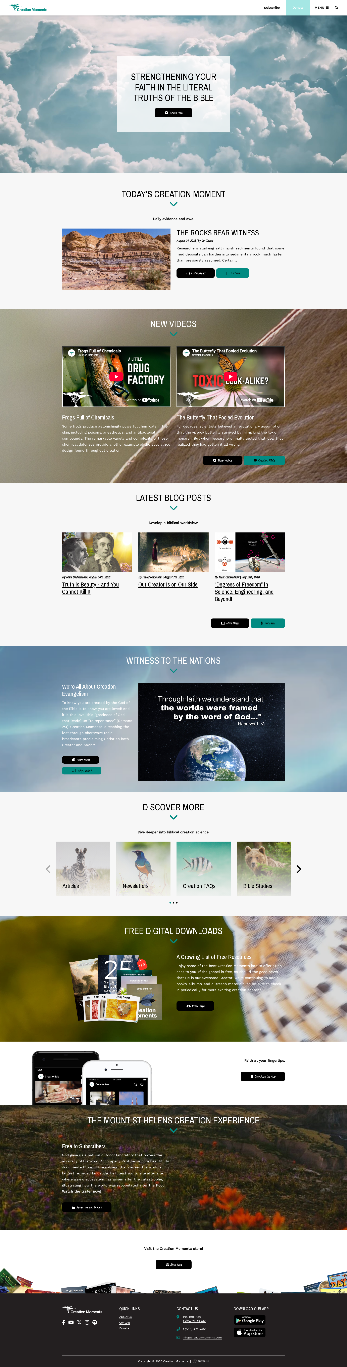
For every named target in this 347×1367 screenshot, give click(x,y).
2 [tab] (173, 902)
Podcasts (269, 623)
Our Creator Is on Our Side (168, 584)
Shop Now (175, 1264)
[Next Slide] (298, 869)
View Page (197, 1006)
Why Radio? (84, 770)
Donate (124, 1328)
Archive (235, 273)
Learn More (83, 760)
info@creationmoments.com (202, 1337)
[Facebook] (63, 1322)
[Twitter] (79, 1322)
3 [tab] (177, 902)
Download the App (264, 1076)
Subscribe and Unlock (88, 1207)
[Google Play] (249, 1320)
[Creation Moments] (28, 7)
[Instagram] (87, 1322)
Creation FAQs (266, 460)
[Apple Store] (249, 1332)
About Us (125, 1316)
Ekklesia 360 (201, 1361)
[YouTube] (71, 1322)
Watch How (175, 113)
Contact (124, 1322)
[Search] (337, 7)
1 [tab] (170, 902)
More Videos (224, 460)
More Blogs (232, 623)
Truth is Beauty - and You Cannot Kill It (90, 588)
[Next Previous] (48, 869)
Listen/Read (197, 273)
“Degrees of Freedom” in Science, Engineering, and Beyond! (244, 591)
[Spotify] (94, 1322)
